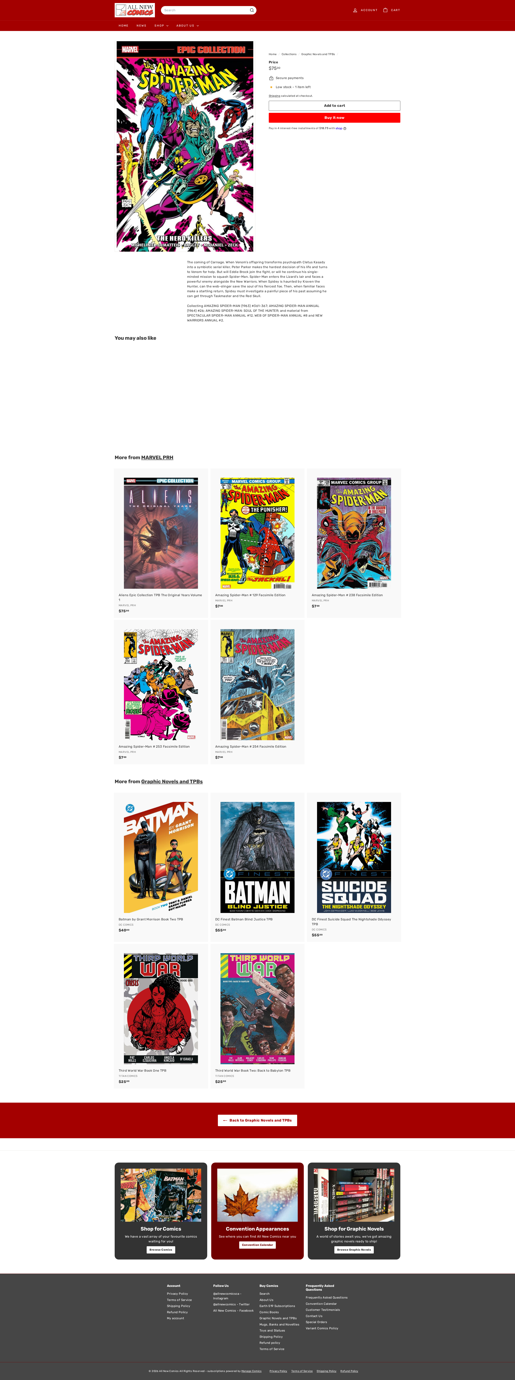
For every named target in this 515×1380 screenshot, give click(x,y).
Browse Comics (160, 1249)
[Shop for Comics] (161, 1195)
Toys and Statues (272, 1330)
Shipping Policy (178, 1306)
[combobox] (208, 10)
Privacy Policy (177, 1294)
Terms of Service (179, 1300)
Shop (159, 25)
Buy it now (334, 117)
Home (124, 25)
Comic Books (269, 1312)
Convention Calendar (257, 1245)
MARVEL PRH (157, 457)
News (141, 25)
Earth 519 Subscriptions (277, 1306)
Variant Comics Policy (322, 1328)
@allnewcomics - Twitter (231, 1304)
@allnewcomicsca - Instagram (227, 1296)
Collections (289, 54)
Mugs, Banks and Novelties (279, 1324)
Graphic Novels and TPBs (318, 54)
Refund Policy (177, 1312)
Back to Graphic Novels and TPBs (260, 1120)
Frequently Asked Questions (327, 1297)
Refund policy (270, 1343)
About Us (186, 25)
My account (175, 1318)
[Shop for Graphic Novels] (354, 1195)
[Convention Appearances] (257, 1195)
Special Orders (316, 1322)
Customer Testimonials (323, 1310)
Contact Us (314, 1316)
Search (265, 1294)
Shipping (274, 95)
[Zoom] (185, 146)
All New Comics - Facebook (233, 1310)
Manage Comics (251, 1371)
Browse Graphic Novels (354, 1249)
